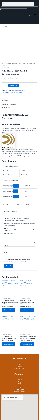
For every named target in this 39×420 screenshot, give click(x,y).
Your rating (7, 229)
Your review (9, 234)
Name (6, 245)
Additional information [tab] (9, 104)
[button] (24, 16)
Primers (8, 63)
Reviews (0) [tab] (6, 107)
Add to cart (13, 86)
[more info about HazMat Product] (16, 196)
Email (5, 252)
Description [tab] (5, 101)
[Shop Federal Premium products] (8, 141)
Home (3, 63)
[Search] (35, 4)
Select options (8, 310)
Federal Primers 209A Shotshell (13, 92)
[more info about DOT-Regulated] (15, 191)
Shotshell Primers (17, 63)
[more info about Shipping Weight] (16, 186)
